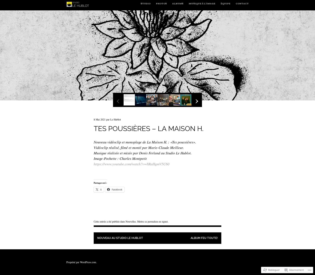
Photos (161, 3)
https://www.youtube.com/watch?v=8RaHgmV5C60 (131, 163)
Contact (242, 3)
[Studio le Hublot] (78, 7)
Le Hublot (115, 119)
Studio (146, 3)
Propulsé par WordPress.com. (81, 262)
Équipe (225, 3)
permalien (153, 221)
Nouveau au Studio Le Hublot (120, 238)
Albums (177, 3)
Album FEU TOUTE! (204, 238)
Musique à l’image (202, 3)
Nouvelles (131, 221)
